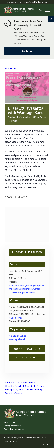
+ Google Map (15, 317)
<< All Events (11, 68)
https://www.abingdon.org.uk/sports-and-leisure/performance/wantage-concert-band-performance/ (26, 289)
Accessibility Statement (14, 429)
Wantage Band (17, 339)
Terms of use (9, 422)
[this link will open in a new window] (8, 202)
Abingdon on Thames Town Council (27, 438)
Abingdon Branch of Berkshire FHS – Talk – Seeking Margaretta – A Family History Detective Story (25, 390)
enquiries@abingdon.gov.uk (35, 2)
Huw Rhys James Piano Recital (20, 382)
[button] (46, 10)
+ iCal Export (27, 357)
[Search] (39, 10)
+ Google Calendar (27, 349)
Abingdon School (18, 335)
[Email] (22, 202)
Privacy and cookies (12, 425)
